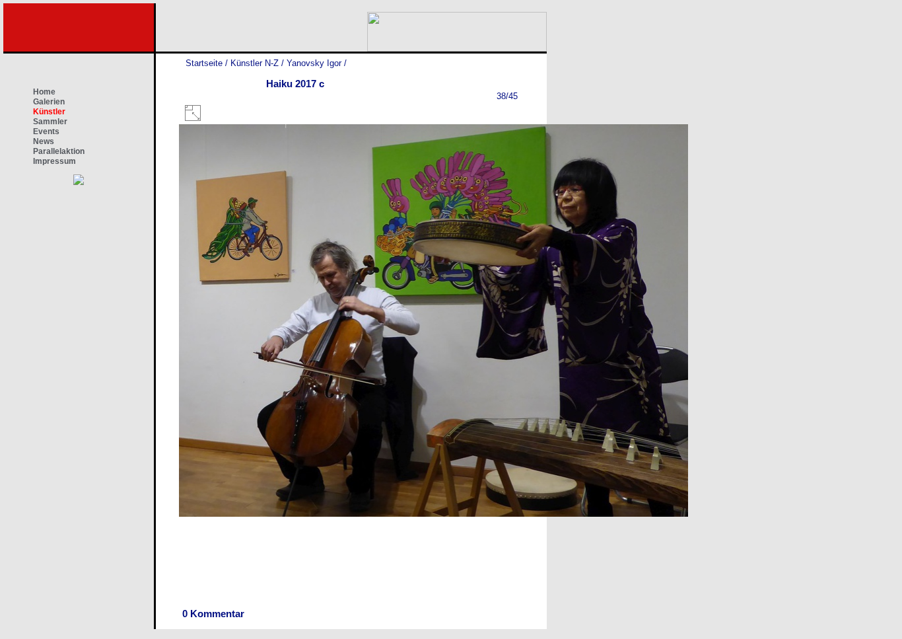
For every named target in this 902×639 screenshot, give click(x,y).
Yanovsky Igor (314, 63)
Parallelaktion (59, 151)
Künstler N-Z (254, 63)
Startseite (204, 63)
